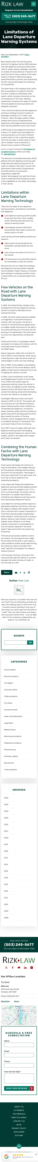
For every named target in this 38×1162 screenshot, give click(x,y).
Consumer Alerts (10, 690)
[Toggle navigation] (33, 4)
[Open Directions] (19, 1006)
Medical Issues (10, 730)
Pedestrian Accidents (12, 743)
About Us (18, 1107)
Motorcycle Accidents (12, 736)
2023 (6, 818)
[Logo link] (15, 4)
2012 (6, 891)
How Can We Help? (12, 1072)
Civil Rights (8, 683)
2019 (6, 844)
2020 (6, 838)
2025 (6, 805)
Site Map (19, 1136)
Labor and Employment (13, 716)
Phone (7, 1061)
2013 (6, 884)
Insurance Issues (10, 710)
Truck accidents (10, 770)
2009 (6, 911)
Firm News (8, 703)
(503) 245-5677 (13, 996)
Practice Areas (19, 1118)
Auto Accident (10, 670)
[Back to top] (19, 1146)
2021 (6, 831)
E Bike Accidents (10, 696)
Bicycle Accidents (11, 676)
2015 (6, 871)
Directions (5, 1001)
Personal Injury (10, 750)
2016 (6, 864)
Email (7, 1051)
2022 (6, 825)
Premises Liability (11, 756)
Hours (16, 1001)
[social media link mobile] (6, 967)
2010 (6, 904)
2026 (6, 798)
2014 (6, 878)
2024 (6, 811)
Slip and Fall (9, 763)
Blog (19, 1125)
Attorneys (19, 1110)
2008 (6, 918)
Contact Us (19, 1121)
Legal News (8, 723)
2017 (6, 858)
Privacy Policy (19, 1128)
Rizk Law (24, 580)
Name (7, 1041)
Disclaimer (19, 1132)
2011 (6, 898)
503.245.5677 (10, 154)
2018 (6, 851)
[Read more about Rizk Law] (19, 586)
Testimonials (19, 1114)
